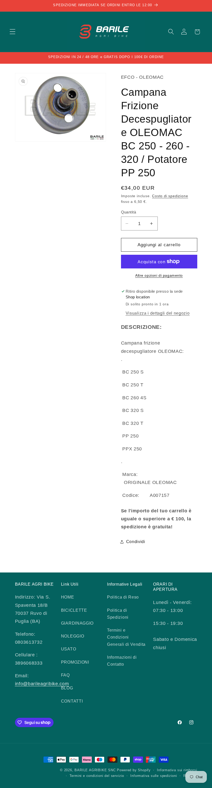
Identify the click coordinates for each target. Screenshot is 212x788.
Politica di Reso (123, 597)
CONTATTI (72, 701)
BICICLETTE (74, 610)
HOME (67, 597)
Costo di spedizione (170, 196)
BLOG (67, 688)
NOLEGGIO (72, 636)
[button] (12, 31)
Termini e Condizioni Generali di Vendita (126, 637)
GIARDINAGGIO (77, 623)
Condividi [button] (135, 541)
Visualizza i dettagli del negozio (158, 313)
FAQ (65, 675)
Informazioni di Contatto (122, 660)
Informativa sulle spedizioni (153, 776)
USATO (68, 649)
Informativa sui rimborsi (177, 770)
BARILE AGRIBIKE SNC (95, 770)
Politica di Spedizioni (117, 613)
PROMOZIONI (75, 662)
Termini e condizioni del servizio (97, 776)
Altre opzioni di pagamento (159, 275)
